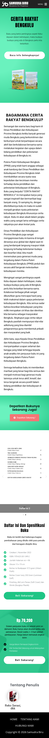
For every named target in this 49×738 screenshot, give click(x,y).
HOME (13, 719)
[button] (23, 514)
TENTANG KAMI (29, 719)
